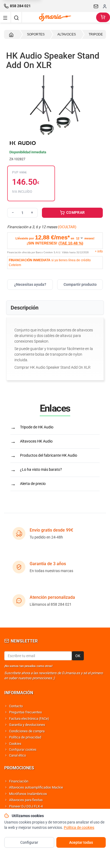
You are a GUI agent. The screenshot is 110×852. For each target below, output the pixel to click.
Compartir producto (80, 284)
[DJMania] (59, 17)
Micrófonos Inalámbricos (28, 794)
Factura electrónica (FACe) (29, 719)
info (99, 251)
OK (77, 656)
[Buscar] (16, 17)
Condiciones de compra (27, 731)
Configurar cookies (22, 749)
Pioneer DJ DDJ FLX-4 (26, 806)
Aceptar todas (81, 842)
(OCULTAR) (67, 227)
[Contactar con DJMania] (96, 6)
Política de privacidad (25, 737)
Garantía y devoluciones (27, 725)
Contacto (16, 706)
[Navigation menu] (5, 17)
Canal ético (17, 755)
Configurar (29, 842)
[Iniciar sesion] (104, 6)
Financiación (18, 781)
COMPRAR (75, 212)
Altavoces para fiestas (26, 800)
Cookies (15, 744)
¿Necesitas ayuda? (30, 284)
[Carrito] (103, 17)
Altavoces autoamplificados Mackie (36, 787)
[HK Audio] (55, 142)
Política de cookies (79, 827)
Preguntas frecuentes (25, 712)
